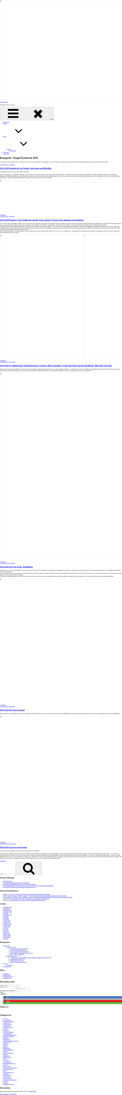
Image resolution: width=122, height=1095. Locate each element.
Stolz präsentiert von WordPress (8, 1094)
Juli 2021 (5, 913)
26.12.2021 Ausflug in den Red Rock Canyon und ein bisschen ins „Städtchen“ (29, 894)
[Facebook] (64, 1011)
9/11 (5, 1018)
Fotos (4, 136)
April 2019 (6, 931)
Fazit (5, 1029)
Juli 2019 (5, 928)
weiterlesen (3, 215)
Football (6, 1030)
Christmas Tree (8, 1027)
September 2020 (7, 915)
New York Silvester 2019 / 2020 (18, 951)
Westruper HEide (8, 1084)
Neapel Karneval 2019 (16, 960)
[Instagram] (60, 1011)
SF (5, 1071)
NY (5, 1059)
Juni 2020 (5, 916)
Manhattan (7, 1048)
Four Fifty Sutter (8, 1032)
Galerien (9, 149)
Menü (51, 119)
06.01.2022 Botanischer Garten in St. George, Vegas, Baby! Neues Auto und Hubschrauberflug (28, 885)
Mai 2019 (5, 929)
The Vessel (7, 1077)
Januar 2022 (6, 909)
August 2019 (6, 926)
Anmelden (6, 973)
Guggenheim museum (10, 1035)
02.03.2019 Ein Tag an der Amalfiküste (16, 567)
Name (2, 985)
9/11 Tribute (7, 1020)
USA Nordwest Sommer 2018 (18, 948)
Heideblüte (7, 1039)
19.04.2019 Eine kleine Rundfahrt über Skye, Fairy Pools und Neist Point (53, 897)
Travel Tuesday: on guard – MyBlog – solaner (15, 895)
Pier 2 (5, 1065)
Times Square (7, 1078)
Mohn (5, 1054)
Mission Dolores (8, 1053)
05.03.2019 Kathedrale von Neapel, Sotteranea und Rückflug (25, 168)
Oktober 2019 (7, 925)
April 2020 (6, 919)
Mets (5, 1051)
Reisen (5, 123)
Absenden (3, 994)
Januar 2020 (6, 922)
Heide (5, 1038)
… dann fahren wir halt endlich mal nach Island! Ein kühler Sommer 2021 (29, 957)
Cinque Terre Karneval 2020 (17, 962)
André (5, 900)
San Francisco (8, 1069)
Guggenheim (7, 1033)
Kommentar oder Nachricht (7, 990)
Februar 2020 (6, 920)
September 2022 (7, 907)
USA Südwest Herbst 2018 (17, 950)
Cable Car (6, 1023)
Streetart (6, 1074)
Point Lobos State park (10, 1068)
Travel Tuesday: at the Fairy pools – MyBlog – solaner (17, 897)
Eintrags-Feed (7, 975)
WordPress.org (7, 978)
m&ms (6, 1047)
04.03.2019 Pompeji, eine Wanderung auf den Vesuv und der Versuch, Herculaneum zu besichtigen (42, 220)
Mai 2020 (5, 918)
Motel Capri (7, 1057)
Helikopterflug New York (11, 1041)
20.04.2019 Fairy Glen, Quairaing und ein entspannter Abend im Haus (47, 895)
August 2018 (6, 937)
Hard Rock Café (8, 1036)
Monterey (6, 1056)
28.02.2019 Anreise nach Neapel (13, 847)
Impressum (6, 153)
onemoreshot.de (4, 102)
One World (7, 1062)
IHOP (5, 1044)
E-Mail (2, 987)
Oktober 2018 (7, 935)
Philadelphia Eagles (9, 1063)
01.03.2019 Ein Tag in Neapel (12, 710)
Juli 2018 (5, 938)
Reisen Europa (10, 956)
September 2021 (7, 912)
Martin (5, 894)
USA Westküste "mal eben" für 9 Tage (20, 953)
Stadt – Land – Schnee (16, 954)
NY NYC (6, 1060)
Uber (5, 1081)
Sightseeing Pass (8, 1072)
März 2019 (6, 932)
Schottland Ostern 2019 (16, 959)
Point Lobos (7, 1066)
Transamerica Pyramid (10, 1080)
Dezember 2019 (7, 923)
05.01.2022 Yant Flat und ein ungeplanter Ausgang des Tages (19, 887)
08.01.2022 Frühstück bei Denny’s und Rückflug (16, 882)
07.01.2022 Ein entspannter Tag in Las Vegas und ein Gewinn (19, 884)
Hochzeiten (13, 150)
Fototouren (6, 122)
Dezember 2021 (7, 910)
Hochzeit (9, 965)
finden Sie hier (32, 1091)
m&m (5, 1045)
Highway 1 (7, 1042)
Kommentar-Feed (8, 976)
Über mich (6, 152)
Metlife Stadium (8, 1050)
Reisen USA (10, 947)
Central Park (7, 1024)
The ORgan (7, 1075)
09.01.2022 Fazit (7, 881)
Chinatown (7, 1026)
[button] (6, 997)
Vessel (5, 1083)
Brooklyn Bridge (8, 1021)
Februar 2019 (6, 934)
